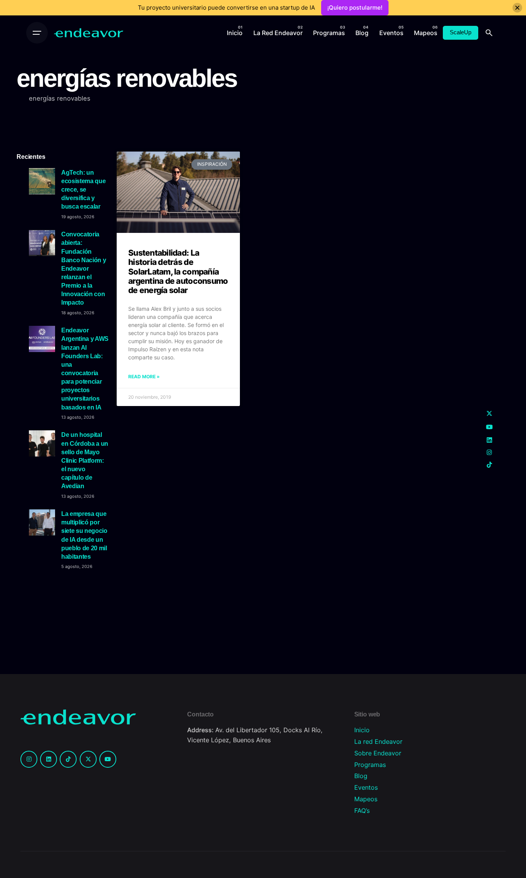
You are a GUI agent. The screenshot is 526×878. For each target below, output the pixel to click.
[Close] (517, 8)
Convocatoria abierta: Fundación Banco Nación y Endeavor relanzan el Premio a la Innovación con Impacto (83, 268)
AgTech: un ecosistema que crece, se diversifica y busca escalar (83, 189)
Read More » (144, 376)
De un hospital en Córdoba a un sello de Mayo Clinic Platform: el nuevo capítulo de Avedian (84, 460)
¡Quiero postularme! (354, 7)
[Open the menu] (37, 33)
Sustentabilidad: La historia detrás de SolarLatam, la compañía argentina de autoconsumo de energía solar (178, 271)
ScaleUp (460, 32)
